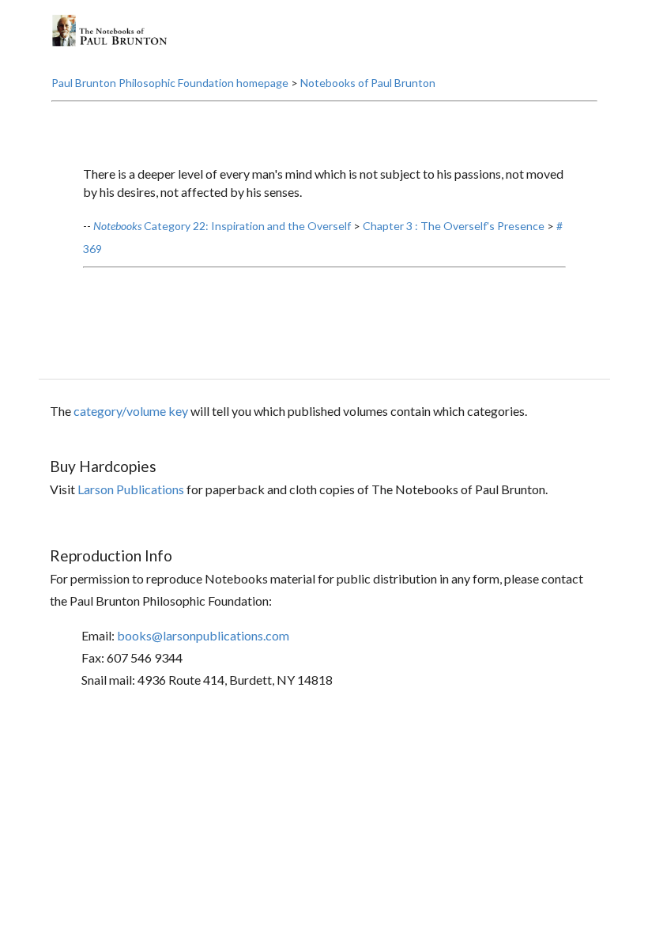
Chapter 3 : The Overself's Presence (453, 225)
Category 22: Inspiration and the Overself (222, 225)
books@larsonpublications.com (203, 635)
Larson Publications (130, 489)
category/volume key (130, 410)
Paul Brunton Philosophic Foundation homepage (169, 82)
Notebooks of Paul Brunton (367, 82)
